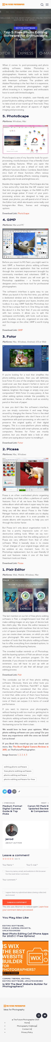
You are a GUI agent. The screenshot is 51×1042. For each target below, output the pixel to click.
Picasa (20, 563)
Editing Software (25, 28)
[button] (47, 4)
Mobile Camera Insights (16, 928)
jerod (9, 839)
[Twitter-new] (4, 791)
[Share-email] (14, 791)
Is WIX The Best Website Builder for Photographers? (24, 985)
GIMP (20, 330)
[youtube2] (44, 1015)
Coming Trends (11, 979)
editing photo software (15, 767)
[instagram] (38, 1015)
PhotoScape (23, 213)
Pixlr (20, 675)
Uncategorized (11, 931)
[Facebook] (9, 791)
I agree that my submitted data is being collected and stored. (26, 893)
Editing (25, 979)
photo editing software (15, 775)
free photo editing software (17, 771)
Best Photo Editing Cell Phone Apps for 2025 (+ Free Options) (25, 935)
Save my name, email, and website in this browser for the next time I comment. (26, 872)
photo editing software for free (19, 779)
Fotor (20, 443)
